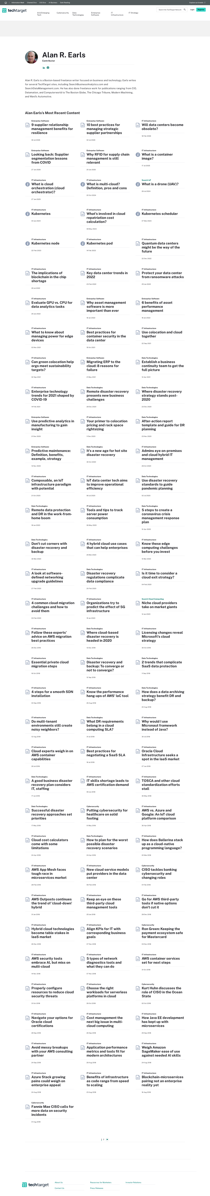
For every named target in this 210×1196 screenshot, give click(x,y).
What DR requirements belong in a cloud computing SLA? (105, 725)
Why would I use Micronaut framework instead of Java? (159, 725)
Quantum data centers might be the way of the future (161, 247)
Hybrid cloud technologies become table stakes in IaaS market (52, 933)
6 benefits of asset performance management (157, 306)
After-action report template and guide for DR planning (163, 425)
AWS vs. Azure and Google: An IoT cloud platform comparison (159, 814)
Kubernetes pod (100, 243)
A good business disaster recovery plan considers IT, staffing (51, 785)
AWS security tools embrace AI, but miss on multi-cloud (50, 962)
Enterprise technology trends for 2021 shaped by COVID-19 (52, 395)
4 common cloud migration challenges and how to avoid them (52, 607)
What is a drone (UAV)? (160, 184)
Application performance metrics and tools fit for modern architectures (107, 1051)
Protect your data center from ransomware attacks (163, 275)
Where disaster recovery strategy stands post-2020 (162, 395)
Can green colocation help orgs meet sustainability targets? (52, 366)
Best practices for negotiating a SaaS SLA (106, 753)
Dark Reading (65, 2)
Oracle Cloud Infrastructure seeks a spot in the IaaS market (160, 755)
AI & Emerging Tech (43, 14)
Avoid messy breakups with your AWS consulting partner (52, 1051)
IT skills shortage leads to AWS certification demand (108, 783)
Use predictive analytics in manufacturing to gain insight (52, 425)
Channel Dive (32, 2)
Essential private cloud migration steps (50, 664)
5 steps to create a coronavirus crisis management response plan (160, 516)
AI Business (53, 2)
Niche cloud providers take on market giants (159, 605)
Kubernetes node (45, 243)
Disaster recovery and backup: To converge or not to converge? (105, 666)
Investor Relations (133, 1182)
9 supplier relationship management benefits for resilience (52, 129)
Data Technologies (78, 14)
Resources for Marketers (100, 1182)
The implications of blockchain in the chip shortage (48, 277)
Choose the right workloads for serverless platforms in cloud (107, 992)
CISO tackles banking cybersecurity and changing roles (159, 873)
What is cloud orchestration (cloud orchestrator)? (48, 188)
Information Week (18, 2)
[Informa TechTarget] (6, 2)
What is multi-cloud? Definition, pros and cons (107, 186)
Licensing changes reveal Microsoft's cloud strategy (162, 636)
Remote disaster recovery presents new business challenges (108, 395)
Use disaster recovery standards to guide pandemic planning (159, 484)
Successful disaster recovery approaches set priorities (51, 814)
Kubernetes (41, 214)
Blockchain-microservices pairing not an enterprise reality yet (162, 1081)
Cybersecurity (62, 13)
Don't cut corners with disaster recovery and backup (49, 548)
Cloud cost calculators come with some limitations (49, 844)
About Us (59, 1182)
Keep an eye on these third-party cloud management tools (104, 903)
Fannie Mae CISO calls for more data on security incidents (52, 1111)
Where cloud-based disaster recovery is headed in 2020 (103, 636)
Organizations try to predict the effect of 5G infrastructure (106, 607)
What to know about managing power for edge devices (52, 336)
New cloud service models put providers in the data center (108, 873)
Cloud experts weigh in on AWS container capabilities (52, 755)
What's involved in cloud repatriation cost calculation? (106, 218)
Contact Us (59, 1188)
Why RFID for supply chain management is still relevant (108, 158)
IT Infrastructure (117, 14)
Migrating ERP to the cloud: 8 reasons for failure (103, 366)
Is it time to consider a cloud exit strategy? (159, 575)
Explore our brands (196, 2)
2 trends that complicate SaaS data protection (162, 664)
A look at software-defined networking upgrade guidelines (47, 577)
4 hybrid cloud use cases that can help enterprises (107, 546)
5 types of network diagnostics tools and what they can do (104, 962)
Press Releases (96, 1188)
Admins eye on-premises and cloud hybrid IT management (162, 455)
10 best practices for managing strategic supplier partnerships (104, 129)
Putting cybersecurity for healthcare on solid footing (107, 814)
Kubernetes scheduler (160, 214)
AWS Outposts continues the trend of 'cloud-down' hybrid (51, 903)
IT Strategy (133, 13)
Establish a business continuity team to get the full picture (163, 366)
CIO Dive (42, 2)
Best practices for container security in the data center (106, 336)
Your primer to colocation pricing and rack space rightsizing (107, 425)
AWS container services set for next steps (161, 960)
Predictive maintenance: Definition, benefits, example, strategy (51, 455)
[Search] (184, 10)
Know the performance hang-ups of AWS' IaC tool (108, 694)
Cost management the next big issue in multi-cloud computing (105, 1022)
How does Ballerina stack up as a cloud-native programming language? (162, 844)
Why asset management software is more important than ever (106, 306)
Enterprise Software (95, 14)
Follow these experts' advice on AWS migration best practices (51, 636)
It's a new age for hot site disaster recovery (107, 453)
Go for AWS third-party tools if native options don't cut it (160, 903)
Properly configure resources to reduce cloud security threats (52, 992)
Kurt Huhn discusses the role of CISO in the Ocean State (162, 992)
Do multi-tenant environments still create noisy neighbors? (51, 725)
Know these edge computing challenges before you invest (160, 548)
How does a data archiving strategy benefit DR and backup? (163, 696)
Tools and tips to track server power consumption (105, 514)
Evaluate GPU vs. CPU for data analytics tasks (51, 304)
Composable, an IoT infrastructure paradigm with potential (51, 484)
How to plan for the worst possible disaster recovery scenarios (107, 844)
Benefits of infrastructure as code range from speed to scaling (108, 1081)
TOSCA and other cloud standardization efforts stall (161, 785)
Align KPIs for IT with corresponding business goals (106, 933)
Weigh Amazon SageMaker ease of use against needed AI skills (161, 1051)
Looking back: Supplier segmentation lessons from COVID (50, 158)
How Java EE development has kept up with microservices (163, 1022)
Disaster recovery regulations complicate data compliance (105, 577)
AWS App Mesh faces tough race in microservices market (49, 873)
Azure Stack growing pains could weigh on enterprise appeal (48, 1081)
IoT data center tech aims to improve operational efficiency (107, 484)
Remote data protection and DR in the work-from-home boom (51, 514)
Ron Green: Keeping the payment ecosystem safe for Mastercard (162, 933)
